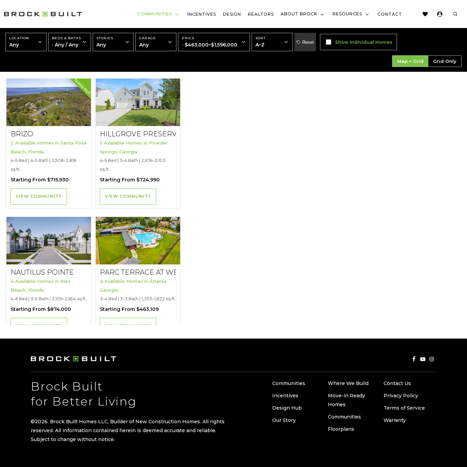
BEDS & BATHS (66, 42)
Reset (308, 42)
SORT (260, 38)
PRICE (209, 42)
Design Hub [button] (287, 408)
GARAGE (147, 42)
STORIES (104, 42)
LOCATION (19, 42)
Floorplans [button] (341, 429)
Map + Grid (410, 61)
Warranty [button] (395, 420)
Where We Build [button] (348, 383)
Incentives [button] (285, 396)
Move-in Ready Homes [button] (346, 400)
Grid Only (444, 61)
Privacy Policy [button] (401, 396)
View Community (39, 196)
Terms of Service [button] (404, 408)
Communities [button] (288, 383)
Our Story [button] (284, 420)
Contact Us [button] (397, 383)
